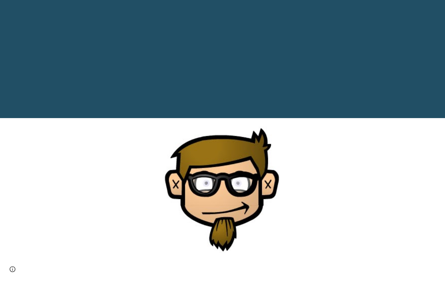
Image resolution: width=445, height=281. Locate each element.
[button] (12, 269)
